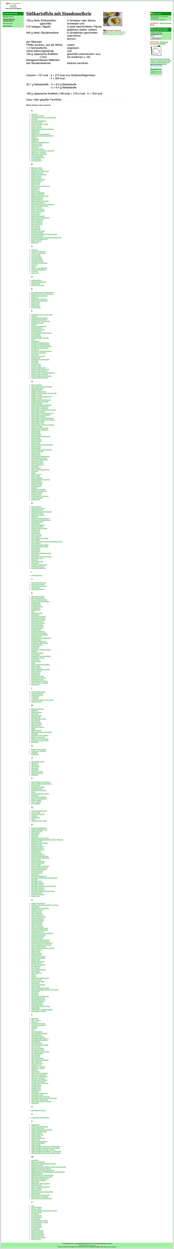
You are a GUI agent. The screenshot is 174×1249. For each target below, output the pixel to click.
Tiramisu (34, 1028)
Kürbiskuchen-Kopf (37, 676)
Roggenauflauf (36, 859)
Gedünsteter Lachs (37, 388)
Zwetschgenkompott (37, 1234)
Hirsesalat (34, 560)
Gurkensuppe (35, 499)
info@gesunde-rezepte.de (87, 1245)
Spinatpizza (35, 993)
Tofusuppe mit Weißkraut (39, 1080)
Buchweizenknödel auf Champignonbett (44, 234)
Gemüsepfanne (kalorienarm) (40, 436)
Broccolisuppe (35, 227)
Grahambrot (35, 466)
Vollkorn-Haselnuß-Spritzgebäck (41, 1130)
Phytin (33, 792)
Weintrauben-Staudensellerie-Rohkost (43, 1163)
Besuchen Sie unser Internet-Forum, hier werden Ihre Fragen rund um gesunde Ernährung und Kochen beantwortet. (160, 61)
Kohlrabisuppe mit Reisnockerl (41, 638)
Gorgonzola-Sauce (37, 463)
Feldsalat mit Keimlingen (39, 319)
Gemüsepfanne (36, 435)
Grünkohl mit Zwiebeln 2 (39, 491)
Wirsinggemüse (36, 1190)
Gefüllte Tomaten (36, 395)
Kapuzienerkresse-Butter (39, 600)
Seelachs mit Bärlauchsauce (40, 940)
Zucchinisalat (35, 1219)
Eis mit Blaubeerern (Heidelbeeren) (42, 292)
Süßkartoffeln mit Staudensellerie (42, 1009)
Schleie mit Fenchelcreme (39, 928)
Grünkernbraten (36, 481)
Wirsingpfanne (36, 1193)
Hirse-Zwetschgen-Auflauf (39, 546)
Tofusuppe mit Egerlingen (39, 1076)
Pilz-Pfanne (35, 795)
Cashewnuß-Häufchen (38, 251)
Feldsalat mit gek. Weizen (39, 318)
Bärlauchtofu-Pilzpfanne (39, 174)
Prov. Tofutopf (35, 803)
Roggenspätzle (36, 864)
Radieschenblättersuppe (39, 828)
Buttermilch (34, 242)
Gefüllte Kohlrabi (36, 390)
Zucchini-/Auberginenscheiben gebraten (44, 1211)
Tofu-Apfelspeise (36, 1035)
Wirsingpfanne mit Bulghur (39, 1197)
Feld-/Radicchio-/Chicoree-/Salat (41, 315)
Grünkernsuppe (36, 486)
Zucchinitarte (35, 1229)
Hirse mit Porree (36, 535)
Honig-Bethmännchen (38, 568)
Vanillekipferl (35, 1125)
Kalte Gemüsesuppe (37, 598)
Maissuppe (34, 714)
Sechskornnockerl (37, 938)
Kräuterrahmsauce (37, 653)
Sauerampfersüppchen (38, 916)
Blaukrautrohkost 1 (37, 198)
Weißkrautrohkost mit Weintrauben (42, 1175)
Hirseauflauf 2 (35, 550)
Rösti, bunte (35, 874)
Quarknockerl (35, 817)
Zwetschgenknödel (37, 1232)
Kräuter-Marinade (37, 644)
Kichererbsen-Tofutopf (38, 620)
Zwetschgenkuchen (37, 1235)
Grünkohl (34, 488)
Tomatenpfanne (36, 1085)
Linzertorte (34, 698)
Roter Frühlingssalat (37, 894)
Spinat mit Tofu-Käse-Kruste (40, 988)
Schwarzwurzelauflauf (38, 935)
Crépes (33, 266)
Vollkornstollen (36, 1145)
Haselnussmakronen (38, 525)
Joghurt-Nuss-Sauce (38, 584)
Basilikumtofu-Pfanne (38, 179)
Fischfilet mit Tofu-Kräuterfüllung (41, 346)
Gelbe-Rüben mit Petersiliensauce (42, 413)
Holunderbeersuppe (37, 566)
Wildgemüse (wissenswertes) (40, 1183)
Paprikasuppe (35, 785)
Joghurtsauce (35, 587)
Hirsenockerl (35, 555)
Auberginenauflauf (37, 156)
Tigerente (34, 1027)
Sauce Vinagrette (36, 913)
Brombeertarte (35, 229)
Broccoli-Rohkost (36, 224)
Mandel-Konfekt (36, 715)
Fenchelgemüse (36, 331)
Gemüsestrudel (36, 441)
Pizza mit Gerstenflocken (39, 799)
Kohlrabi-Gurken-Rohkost (39, 635)
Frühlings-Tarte (36, 366)
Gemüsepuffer (35, 438)
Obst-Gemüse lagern (38, 761)
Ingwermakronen (36, 575)
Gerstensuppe (35, 453)
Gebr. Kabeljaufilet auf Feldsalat (41, 386)
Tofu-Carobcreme (36, 1043)
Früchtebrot (35, 363)
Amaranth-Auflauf (36, 122)
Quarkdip (34, 816)
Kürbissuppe (35, 684)
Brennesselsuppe (37, 221)
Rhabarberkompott (37, 846)
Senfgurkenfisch (36, 955)
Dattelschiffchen (36, 280)
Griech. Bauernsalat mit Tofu (40, 469)
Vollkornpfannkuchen (38, 1138)
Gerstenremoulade (37, 451)
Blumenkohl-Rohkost (38, 203)
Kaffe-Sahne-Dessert (38, 596)
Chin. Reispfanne (36, 258)
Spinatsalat (34, 995)
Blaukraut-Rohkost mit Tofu (40, 196)
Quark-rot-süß (35, 812)
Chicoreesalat (35, 255)
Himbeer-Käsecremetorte (39, 528)
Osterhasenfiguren (37, 773)
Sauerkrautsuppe (36, 923)
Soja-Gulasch (35, 968)
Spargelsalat (35, 983)
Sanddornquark (36, 912)
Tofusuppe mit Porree (38, 1078)
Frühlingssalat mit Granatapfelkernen (43, 373)
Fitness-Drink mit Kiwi (38, 356)
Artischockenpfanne (37, 149)
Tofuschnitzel (35, 1071)
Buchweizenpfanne (37, 236)
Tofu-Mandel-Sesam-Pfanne (40, 1052)
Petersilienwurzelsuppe (38, 790)
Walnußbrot (35, 1160)
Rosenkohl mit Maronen (39, 869)
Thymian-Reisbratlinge (38, 1025)
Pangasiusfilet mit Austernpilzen (41, 784)
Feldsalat (34, 316)
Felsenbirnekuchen (37, 323)
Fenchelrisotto (35, 334)
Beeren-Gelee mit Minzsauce (40, 186)
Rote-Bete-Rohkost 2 (38, 889)
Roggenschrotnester (37, 863)
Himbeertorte (35, 531)
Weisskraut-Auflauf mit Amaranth (41, 1177)
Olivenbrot (34, 768)
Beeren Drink (35, 184)
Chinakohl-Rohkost (37, 261)
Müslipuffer (34, 742)
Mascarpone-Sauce (37, 727)
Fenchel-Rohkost (36, 328)
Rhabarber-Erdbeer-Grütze (40, 838)
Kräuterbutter (35, 646)
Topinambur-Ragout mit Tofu (40, 1096)
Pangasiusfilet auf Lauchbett (40, 782)
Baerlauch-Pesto (36, 168)
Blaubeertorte (35, 191)
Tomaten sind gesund (38, 1081)
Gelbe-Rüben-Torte (37, 423)
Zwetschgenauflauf (37, 1230)
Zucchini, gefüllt (36, 1209)
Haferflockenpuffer (37, 513)
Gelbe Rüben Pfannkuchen (40, 406)
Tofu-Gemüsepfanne (37, 1050)
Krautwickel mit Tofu (37, 658)
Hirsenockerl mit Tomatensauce (41, 556)
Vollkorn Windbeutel (37, 1128)
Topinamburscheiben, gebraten (41, 1101)
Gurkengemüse (36, 494)
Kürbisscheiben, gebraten (39, 683)
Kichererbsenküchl (37, 621)
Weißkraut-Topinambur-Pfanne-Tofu (42, 1170)
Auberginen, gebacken (38, 152)
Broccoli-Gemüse (36, 223)
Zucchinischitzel (36, 1224)
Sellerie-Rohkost (36, 950)
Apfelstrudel (35, 139)
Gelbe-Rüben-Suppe (38, 421)
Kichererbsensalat (37, 625)
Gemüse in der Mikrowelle (39, 428)
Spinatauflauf (35, 991)
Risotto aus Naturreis (38, 854)
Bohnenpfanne (36, 213)
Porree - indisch (36, 802)
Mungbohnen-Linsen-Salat (40, 740)
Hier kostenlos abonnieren (158, 19)
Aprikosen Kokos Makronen (40, 142)
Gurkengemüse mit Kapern (40, 496)
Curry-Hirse (35, 273)
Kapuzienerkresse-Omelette (40, 601)
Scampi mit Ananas (37, 926)
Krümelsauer (35, 659)
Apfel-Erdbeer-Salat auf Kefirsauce (42, 129)
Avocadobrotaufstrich (38, 157)
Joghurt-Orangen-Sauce (39, 586)
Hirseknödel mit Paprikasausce (41, 553)
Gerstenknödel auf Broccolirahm (41, 450)
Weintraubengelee (37, 1165)
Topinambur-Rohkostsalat (39, 1100)
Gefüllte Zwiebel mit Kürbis (39, 401)
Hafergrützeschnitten (38, 515)
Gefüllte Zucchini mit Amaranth (41, 400)
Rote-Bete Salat (36, 881)
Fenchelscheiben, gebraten (40, 338)
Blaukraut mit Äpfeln (37, 194)
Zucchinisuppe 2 (36, 1227)
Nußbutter (34, 753)
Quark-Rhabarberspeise (39, 811)
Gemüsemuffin (36, 433)
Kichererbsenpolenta (38, 623)
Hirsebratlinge (35, 551)
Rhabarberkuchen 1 (37, 848)
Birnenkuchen (35, 188)
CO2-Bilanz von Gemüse (39, 263)
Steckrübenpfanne (37, 1003)
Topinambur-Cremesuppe (39, 1093)
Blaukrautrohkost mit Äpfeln (40, 201)
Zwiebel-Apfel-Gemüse (38, 1237)
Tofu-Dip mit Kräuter (37, 1048)
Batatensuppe (35, 183)
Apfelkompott (35, 131)
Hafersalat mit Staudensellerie (41, 520)
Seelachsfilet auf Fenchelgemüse (42, 943)
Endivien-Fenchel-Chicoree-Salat (42, 294)
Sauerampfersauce (37, 915)
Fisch (33, 339)
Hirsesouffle (35, 563)
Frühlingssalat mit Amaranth (40, 369)
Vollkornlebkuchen (37, 1135)
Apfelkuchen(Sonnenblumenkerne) (42, 136)
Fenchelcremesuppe (38, 329)
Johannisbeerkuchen (38, 589)
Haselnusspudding (37, 527)
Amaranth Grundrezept (38, 121)
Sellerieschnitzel (36, 953)
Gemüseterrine (36, 446)
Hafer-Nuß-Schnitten (38, 508)
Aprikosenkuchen (36, 146)
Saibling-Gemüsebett (38, 903)
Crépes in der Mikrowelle (39, 268)
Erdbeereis (34, 297)
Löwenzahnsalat (36, 702)
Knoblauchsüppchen (38, 631)
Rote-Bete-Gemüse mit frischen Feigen (43, 886)
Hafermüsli (34, 517)
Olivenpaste (35, 770)
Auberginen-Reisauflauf (39, 154)
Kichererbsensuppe (37, 626)
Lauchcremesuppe (37, 693)
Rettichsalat (35, 835)
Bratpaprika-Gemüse (38, 216)
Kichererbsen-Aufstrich (38, 616)
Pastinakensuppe (36, 789)
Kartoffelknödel (36, 605)
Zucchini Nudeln (36, 1207)
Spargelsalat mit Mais (38, 985)
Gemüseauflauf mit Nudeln (39, 430)
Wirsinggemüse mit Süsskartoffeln (42, 1192)
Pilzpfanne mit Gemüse (38, 797)
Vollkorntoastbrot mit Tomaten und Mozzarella (45, 1153)
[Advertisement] (52, 5)
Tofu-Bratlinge (35, 1042)
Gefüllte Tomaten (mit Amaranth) (41, 396)
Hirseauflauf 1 (35, 548)
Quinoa (33, 819)
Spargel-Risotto (36, 980)
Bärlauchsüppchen (37, 173)
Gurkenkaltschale (36, 498)
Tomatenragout (36, 1086)
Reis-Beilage (35, 833)
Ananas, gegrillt (36, 126)
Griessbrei (34, 471)
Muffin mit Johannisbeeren (39, 739)
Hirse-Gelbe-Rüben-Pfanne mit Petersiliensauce (46, 541)
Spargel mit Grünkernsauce (40, 978)
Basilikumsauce (36, 176)
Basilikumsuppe (36, 178)
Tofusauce (34, 1070)
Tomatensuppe (36, 1090)
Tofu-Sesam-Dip (36, 1061)
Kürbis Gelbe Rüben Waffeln (40, 664)
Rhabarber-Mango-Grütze (39, 843)
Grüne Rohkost (36, 474)
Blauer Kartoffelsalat (37, 193)
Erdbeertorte (35, 304)
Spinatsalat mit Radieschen (40, 996)
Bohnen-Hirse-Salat (37, 209)
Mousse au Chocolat (38, 737)
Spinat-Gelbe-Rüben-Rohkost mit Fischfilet (45, 990)
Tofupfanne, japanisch (38, 1066)
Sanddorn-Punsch (37, 910)
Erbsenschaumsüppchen (39, 296)
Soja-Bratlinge (35, 966)
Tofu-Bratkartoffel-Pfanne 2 (39, 1040)
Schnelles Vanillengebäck (39, 930)
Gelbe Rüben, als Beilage (39, 408)
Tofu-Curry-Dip (36, 1047)
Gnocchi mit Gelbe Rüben (39, 460)
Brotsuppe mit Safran (38, 231)
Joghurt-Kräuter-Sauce (38, 582)
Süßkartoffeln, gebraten (38, 1011)
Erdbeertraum (35, 306)
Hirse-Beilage (35, 540)
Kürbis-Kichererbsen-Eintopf (40, 669)
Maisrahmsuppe (36, 712)
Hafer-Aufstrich (36, 507)
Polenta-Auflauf (36, 800)
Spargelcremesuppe (37, 981)
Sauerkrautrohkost (37, 921)
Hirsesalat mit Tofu (37, 561)
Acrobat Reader (111, 1247)
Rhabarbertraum (36, 853)
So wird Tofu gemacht (38, 965)
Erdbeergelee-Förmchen (39, 299)
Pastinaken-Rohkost (37, 787)
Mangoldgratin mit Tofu (38, 719)
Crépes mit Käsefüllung (38, 270)
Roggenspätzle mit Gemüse (40, 866)
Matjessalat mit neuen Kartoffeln (41, 732)
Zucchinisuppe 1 (36, 1225)
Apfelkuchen (35, 132)
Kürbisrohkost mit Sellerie (39, 681)
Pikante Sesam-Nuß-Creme (40, 794)
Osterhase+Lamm (37, 771)
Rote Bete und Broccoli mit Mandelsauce (44, 878)
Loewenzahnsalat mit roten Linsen (42, 700)
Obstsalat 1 (34, 763)
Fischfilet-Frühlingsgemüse (40, 348)
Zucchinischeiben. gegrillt (39, 1220)
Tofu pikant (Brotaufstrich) (39, 1033)
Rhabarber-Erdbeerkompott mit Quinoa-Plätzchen (47, 840)
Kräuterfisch (35, 648)
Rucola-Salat (35, 896)
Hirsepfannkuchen (37, 558)
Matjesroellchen (36, 730)
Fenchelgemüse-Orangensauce (41, 333)
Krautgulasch (35, 654)
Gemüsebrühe (35, 431)
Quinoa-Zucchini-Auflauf (39, 821)
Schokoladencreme (37, 931)
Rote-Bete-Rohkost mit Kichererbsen (43, 891)
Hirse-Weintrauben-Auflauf (39, 545)
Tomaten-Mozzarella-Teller (39, 1083)
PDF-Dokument (7, 23)
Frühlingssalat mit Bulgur (39, 371)
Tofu (32, 1030)
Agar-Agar (34, 114)
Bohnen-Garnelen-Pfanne (39, 206)
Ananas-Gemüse (36, 127)
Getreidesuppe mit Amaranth (40, 456)
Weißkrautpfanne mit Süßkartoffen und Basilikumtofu (48, 1172)
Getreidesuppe (36, 455)
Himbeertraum (35, 533)
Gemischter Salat (36, 426)
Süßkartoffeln (35, 1008)
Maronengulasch (36, 724)
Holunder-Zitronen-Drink (39, 565)
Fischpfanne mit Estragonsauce (41, 351)
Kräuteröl (34, 651)
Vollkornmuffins (36, 1136)
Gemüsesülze (35, 443)
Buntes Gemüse (36, 241)
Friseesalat (34, 361)
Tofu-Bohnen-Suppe (37, 1037)
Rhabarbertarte (36, 851)
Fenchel (33, 324)
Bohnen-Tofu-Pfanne (38, 211)
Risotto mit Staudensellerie (40, 856)
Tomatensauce (36, 1088)
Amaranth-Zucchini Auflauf (39, 124)
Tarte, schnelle (36, 1020)
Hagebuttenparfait (37, 522)
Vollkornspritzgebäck (38, 1143)
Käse (33, 611)
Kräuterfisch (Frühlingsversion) (41, 649)
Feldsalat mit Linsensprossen (40, 321)
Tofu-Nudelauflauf (37, 1053)
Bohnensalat (35, 214)
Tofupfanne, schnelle (38, 1068)
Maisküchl (34, 710)
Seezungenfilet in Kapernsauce (41, 945)
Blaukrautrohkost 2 (37, 199)
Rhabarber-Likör (36, 841)
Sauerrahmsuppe (36, 925)
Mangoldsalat (35, 720)
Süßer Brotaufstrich (37, 1004)
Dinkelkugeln (35, 283)
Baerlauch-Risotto (37, 169)
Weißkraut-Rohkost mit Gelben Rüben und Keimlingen (48, 1167)
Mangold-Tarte (36, 717)
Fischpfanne (35, 349)
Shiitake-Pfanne (36, 963)
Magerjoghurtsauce (37, 709)
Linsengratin (35, 697)
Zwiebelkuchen (36, 1239)
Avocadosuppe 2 (36, 160)
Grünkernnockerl (36, 484)
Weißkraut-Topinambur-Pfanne (41, 1168)
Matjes (33, 729)
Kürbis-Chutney (36, 668)
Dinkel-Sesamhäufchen (38, 282)
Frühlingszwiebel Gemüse (39, 378)
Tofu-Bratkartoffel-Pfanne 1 (39, 1038)
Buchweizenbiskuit (37, 232)
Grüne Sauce (35, 476)
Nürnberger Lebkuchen (38, 751)
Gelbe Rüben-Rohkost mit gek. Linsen (43, 410)
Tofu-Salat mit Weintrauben (40, 1060)
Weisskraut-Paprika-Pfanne (40, 1178)
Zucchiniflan (35, 1214)
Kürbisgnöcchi (35, 673)
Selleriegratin (35, 951)
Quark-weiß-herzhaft (37, 814)
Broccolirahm (35, 226)
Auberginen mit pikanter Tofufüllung (42, 151)
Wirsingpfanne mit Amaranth (40, 1195)
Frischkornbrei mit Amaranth (40, 359)
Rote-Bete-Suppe (36, 893)
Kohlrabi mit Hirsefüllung (39, 633)
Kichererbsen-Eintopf (38, 618)
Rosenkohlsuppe (36, 873)
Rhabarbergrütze (36, 845)
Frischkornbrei (35, 358)
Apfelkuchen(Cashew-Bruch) (40, 134)
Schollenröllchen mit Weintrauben (42, 933)
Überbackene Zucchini (38, 1110)
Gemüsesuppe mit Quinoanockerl (42, 445)
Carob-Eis (34, 250)
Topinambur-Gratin (37, 1095)
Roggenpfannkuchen (38, 861)
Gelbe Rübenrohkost (38, 411)
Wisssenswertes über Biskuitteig (41, 1198)
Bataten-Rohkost (36, 181)
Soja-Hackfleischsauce (38, 970)
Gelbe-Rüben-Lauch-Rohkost (40, 415)
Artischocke (35, 147)
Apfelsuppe (35, 141)
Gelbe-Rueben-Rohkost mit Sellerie (42, 425)
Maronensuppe (36, 725)
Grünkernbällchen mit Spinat (40, 479)
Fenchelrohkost (36, 336)
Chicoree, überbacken (38, 253)
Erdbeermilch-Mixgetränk (39, 301)
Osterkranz (34, 775)
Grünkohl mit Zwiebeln (38, 489)
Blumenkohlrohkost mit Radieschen (42, 204)
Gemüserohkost (36, 440)
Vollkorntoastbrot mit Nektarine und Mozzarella (46, 1151)
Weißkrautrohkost (36, 1173)
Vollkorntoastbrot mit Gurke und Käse (43, 1150)
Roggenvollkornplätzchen (39, 868)
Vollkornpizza (35, 1140)
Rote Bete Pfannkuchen (39, 876)
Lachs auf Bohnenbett (38, 692)
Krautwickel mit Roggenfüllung (41, 656)
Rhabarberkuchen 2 (37, 849)
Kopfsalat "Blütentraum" (38, 641)
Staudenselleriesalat (38, 998)
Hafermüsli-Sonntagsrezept (40, 518)
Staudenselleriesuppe (38, 999)
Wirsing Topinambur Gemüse (40, 1187)
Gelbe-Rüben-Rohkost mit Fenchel (42, 418)
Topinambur (35, 1091)
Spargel (33, 975)
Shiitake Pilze (35, 960)
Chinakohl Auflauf (37, 260)
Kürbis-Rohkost (36, 671)
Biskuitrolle (34, 189)
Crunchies (34, 271)
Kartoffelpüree (35, 608)
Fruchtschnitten (36, 364)
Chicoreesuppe (36, 256)
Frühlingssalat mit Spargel (39, 374)
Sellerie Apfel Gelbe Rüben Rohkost (42, 948)
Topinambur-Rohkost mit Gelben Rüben (44, 1098)
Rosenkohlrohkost (37, 871)
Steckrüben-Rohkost (37, 1001)
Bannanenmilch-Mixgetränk (40, 171)
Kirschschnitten (36, 630)
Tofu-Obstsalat (35, 1055)
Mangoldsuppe (36, 722)
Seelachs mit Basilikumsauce (40, 941)
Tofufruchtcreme (36, 1065)
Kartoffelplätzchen (37, 606)
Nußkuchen (35, 754)
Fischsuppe (35, 354)
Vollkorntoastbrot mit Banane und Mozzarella (45, 1148)
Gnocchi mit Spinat (37, 461)
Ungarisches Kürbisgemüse (40, 1117)
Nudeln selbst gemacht (38, 749)
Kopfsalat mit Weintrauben (39, 643)
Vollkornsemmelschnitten (39, 1141)
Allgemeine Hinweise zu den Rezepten (43, 117)
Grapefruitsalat (36, 468)
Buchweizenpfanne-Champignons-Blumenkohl (46, 237)
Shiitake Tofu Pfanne (38, 961)
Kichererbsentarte (37, 628)
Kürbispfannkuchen (37, 679)
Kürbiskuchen (35, 674)
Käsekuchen (35, 615)
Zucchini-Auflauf (36, 1212)
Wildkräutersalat (36, 1185)
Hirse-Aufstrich (36, 536)
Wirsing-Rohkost (36, 1188)
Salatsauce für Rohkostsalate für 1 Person (44, 905)
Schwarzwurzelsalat (37, 936)
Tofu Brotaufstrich (36, 1032)
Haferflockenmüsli (37, 510)
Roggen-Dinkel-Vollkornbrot (40, 858)
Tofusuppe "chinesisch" (38, 1075)
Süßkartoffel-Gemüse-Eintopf (40, 1006)
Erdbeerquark (35, 302)
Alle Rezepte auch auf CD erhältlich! (159, 43)
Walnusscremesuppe (38, 1162)
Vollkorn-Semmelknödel (39, 1131)
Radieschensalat (36, 831)
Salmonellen (35, 907)
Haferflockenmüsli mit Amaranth (41, 512)
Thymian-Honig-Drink (38, 1023)
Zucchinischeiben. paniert (39, 1222)
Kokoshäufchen (36, 640)
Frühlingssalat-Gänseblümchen (41, 376)
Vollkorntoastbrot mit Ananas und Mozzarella (45, 1146)
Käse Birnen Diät (36, 613)
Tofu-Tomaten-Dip (37, 1063)
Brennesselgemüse (37, 219)
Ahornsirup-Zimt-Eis (37, 116)
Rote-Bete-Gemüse (37, 883)
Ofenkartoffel (35, 766)
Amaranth (34, 119)
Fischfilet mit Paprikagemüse (40, 344)
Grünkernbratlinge (37, 483)
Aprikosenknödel (36, 144)
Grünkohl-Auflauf (36, 493)
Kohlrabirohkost (36, 636)
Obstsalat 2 (34, 765)
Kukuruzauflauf (36, 661)
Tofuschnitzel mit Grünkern (39, 1073)
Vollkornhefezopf (36, 1133)
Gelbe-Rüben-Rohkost (38, 416)
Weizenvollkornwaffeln (38, 1180)
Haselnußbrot (35, 523)
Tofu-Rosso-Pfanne (37, 1058)
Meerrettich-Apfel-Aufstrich (39, 735)
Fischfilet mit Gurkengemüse (40, 343)
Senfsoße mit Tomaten (38, 956)
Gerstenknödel (36, 448)
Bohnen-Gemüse (36, 208)
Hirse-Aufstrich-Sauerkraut (39, 538)
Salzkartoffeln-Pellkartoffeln (40, 908)
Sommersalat (35, 971)
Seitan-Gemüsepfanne (38, 946)
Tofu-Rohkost (35, 1057)
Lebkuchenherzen (37, 695)
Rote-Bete (34, 879)
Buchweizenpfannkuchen (39, 239)
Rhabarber (34, 836)
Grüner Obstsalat (36, 478)
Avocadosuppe (36, 159)
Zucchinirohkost (36, 1217)
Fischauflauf (35, 341)
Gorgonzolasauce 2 (37, 464)
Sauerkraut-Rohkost (37, 920)
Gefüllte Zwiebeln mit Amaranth (41, 405)
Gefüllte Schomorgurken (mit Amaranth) (44, 393)
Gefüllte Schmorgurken (38, 391)
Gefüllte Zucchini (36, 398)
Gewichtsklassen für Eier (39, 458)
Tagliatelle (34, 1018)
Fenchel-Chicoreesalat (38, 326)
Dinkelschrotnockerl (37, 285)
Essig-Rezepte (36, 307)
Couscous (34, 265)
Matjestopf (34, 734)
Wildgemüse (35, 1182)
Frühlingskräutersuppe (38, 368)
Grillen (33, 473)
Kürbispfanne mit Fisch (38, 678)
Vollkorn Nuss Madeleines (39, 1126)
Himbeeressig (35, 530)
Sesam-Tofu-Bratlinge (38, 958)
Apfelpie (34, 137)
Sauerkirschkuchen (37, 918)
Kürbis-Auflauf (35, 666)
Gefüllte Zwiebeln (36, 403)
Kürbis (33, 663)
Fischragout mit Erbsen (38, 353)
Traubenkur (35, 1103)
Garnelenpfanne (36, 385)
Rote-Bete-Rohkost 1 (38, 888)
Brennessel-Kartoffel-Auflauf (40, 218)
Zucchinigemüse (36, 1216)
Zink (32, 1206)
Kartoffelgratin (35, 603)
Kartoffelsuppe (36, 610)
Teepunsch (34, 1022)
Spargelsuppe (35, 986)
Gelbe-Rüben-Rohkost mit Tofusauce (43, 420)
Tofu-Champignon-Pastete (39, 1045)
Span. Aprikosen (36, 973)
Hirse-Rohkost (35, 543)
